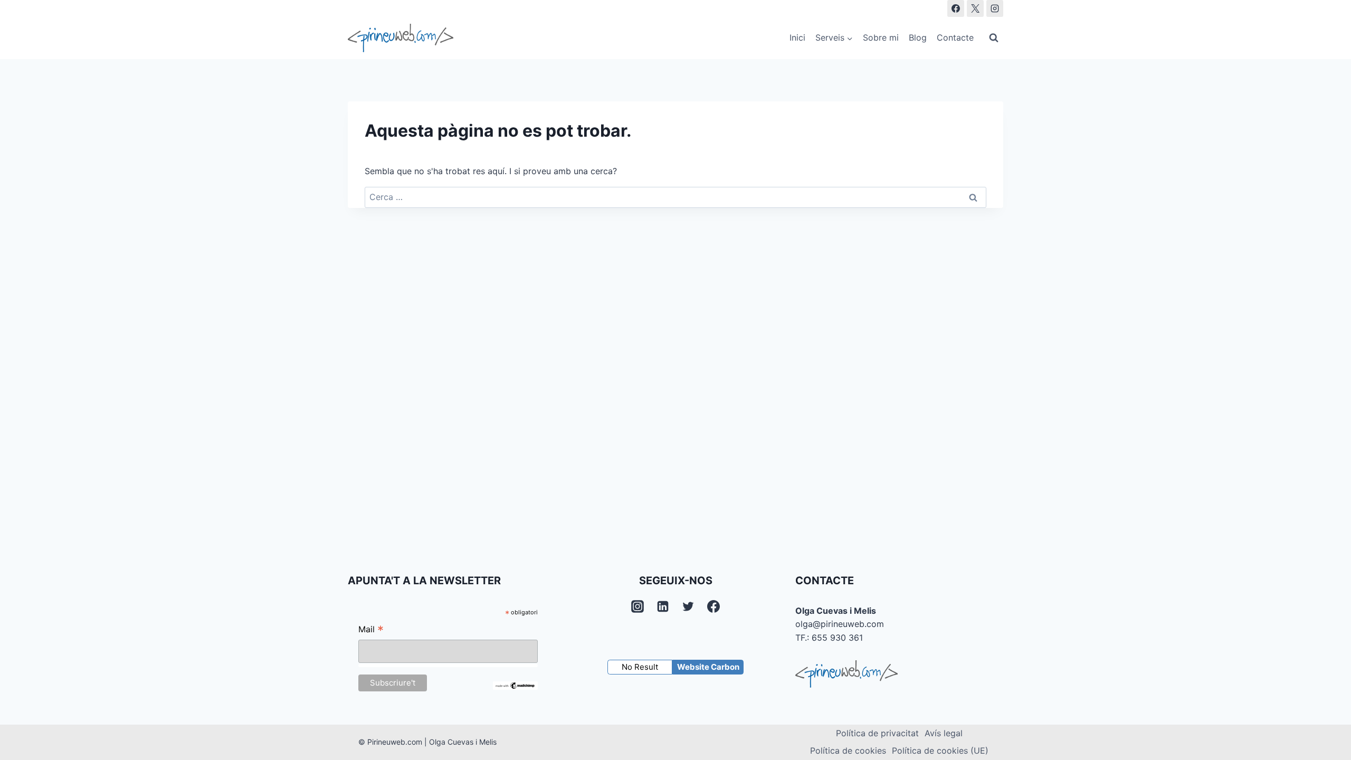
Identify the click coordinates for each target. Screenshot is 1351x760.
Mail (371, 630)
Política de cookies (848, 750)
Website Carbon (708, 667)
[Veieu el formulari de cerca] (993, 38)
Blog (918, 37)
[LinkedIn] (663, 606)
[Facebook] (955, 8)
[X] (975, 8)
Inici (797, 37)
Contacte (955, 37)
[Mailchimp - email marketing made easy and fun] (515, 685)
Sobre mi (881, 37)
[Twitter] (688, 606)
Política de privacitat (877, 733)
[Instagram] (994, 8)
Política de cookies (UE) (940, 750)
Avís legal (944, 733)
